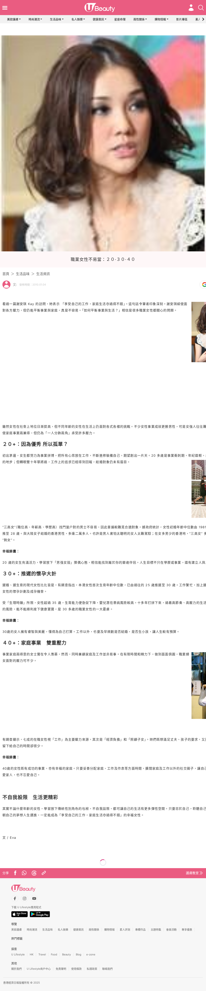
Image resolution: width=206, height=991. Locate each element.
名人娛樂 (77, 19)
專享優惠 (187, 929)
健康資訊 (98, 19)
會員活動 (171, 929)
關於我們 (16, 968)
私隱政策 (92, 968)
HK (31, 954)
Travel (42, 954)
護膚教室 (192, 873)
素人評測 (125, 929)
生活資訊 (43, 274)
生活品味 (55, 19)
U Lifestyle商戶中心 (39, 968)
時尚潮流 (34, 19)
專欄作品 (140, 929)
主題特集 (156, 929)
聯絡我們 (107, 968)
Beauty (66, 954)
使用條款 (76, 968)
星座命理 (120, 19)
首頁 (5, 274)
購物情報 (160, 19)
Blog (78, 954)
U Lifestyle (18, 954)
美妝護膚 (12, 19)
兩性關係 (139, 19)
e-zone (90, 954)
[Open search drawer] (201, 7)
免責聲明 (61, 968)
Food (54, 954)
